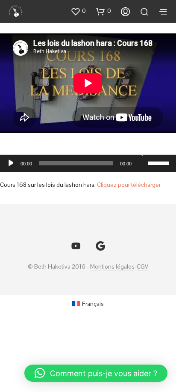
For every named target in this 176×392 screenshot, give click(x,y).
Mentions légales (112, 266)
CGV (142, 266)
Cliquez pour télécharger (129, 185)
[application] (88, 163)
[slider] (160, 162)
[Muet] (140, 152)
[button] (78, 11)
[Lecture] (10, 163)
